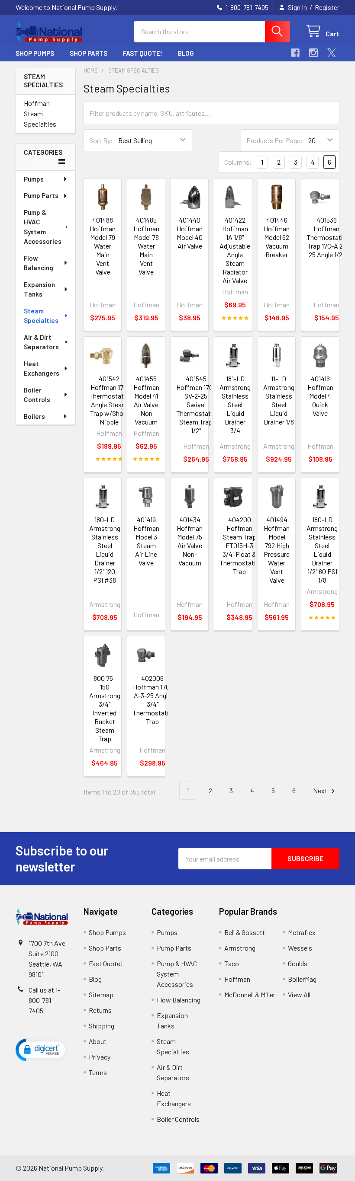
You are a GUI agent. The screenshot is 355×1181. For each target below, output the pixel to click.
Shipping (101, 1025)
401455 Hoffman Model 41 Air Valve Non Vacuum (146, 400)
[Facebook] (295, 53)
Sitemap (101, 994)
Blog (186, 53)
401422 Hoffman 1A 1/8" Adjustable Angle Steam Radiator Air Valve (234, 250)
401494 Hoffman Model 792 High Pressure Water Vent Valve (277, 549)
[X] (331, 53)
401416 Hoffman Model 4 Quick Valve (320, 395)
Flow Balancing (38, 263)
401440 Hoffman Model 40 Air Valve (190, 233)
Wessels (300, 948)
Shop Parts (88, 53)
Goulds (297, 963)
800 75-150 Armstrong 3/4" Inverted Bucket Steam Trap (104, 708)
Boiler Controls (37, 395)
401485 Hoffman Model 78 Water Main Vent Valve (146, 246)
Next (321, 790)
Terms (98, 1072)
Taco (231, 963)
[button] (42, 1049)
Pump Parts (41, 195)
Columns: (238, 162)
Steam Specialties (41, 316)
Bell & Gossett (244, 932)
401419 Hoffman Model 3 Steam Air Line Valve (146, 541)
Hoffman (237, 979)
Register (327, 7)
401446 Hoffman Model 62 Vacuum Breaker (277, 237)
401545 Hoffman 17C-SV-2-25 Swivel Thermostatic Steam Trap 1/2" (196, 404)
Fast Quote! (142, 53)
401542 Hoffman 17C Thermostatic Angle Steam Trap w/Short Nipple (109, 400)
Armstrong (239, 948)
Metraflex (302, 932)
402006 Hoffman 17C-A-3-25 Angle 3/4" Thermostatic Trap (152, 699)
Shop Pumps (35, 53)
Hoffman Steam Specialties (40, 113)
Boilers (34, 416)
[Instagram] (313, 53)
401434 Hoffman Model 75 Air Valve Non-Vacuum (190, 541)
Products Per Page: (274, 140)
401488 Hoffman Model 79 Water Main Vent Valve (103, 246)
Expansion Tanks (39, 289)
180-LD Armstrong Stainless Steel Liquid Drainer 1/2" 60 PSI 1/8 (322, 549)
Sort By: (101, 140)
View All (299, 994)
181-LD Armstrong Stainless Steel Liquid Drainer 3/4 (235, 404)
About (97, 1041)
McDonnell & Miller (249, 994)
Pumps (34, 179)
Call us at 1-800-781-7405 (44, 1000)
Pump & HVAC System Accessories (42, 227)
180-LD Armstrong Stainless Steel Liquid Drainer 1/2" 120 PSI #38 (104, 549)
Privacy (99, 1057)
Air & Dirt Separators (41, 342)
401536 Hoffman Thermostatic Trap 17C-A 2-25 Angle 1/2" (326, 237)
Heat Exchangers (41, 368)
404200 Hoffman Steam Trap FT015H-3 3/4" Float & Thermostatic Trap (239, 545)
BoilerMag (302, 979)
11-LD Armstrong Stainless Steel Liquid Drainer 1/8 (278, 400)
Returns (100, 1010)
